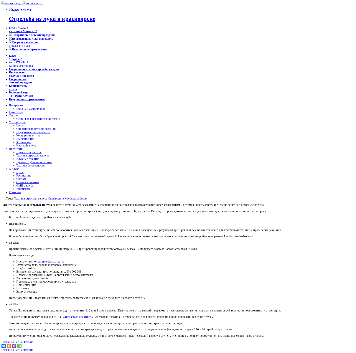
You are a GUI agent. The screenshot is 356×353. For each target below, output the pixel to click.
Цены (20, 125)
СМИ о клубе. (25, 185)
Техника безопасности (30, 165)
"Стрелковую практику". (77, 316)
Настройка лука (26, 145)
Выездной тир (25, 138)
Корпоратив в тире (28, 135)
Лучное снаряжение (29, 152)
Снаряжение (56, 198)
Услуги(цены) (17, 122)
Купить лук (16, 112)
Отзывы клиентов (27, 182)
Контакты (15, 192)
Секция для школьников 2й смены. (38, 118)
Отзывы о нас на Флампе (17, 342)
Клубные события (27, 158)
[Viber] (14, 346)
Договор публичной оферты (34, 162)
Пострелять (16, 105)
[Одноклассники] (9, 346)
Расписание (23, 175)
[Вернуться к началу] (33, 3)
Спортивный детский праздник (36, 128)
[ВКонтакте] (3, 346)
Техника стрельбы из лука (32, 155)
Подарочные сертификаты (33, 132)
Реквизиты (23, 188)
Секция (13, 115)
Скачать (21, 178)
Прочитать (15, 148)
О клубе (14, 168)
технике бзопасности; (50, 261)
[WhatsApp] (19, 346)
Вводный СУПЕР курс (30, 108)
